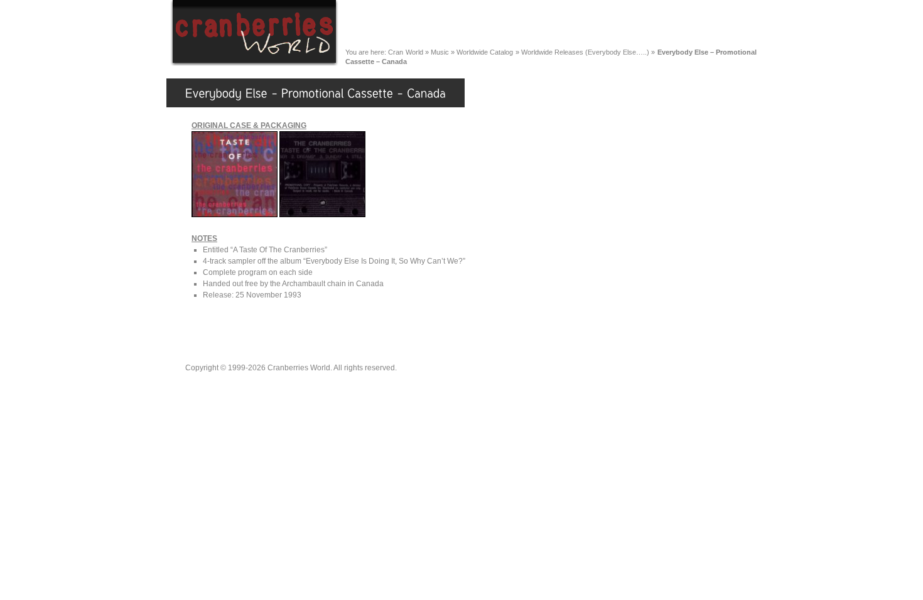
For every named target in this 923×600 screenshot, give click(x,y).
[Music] (462, 24)
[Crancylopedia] (581, 24)
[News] (409, 24)
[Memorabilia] (663, 24)
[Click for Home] (254, 64)
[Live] (513, 24)
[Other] (729, 24)
